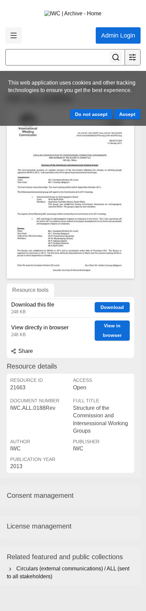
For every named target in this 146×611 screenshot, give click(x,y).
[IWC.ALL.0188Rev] (70, 193)
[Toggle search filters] (132, 57)
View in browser (112, 330)
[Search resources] (116, 57)
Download (112, 307)
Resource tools (30, 290)
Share (25, 351)
